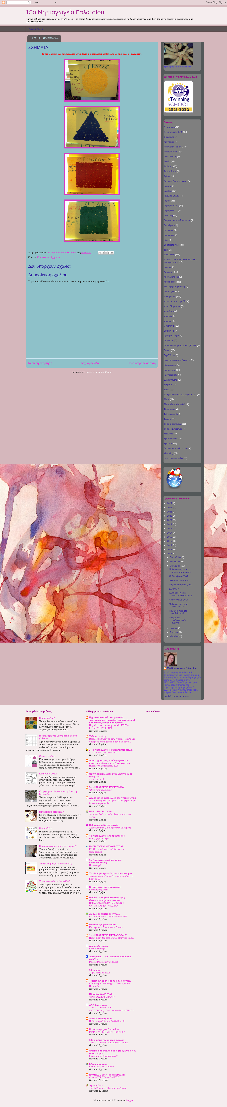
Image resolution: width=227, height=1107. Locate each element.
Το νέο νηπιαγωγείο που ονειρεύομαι (110, 873)
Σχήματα (55, 257)
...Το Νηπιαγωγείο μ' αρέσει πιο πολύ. (111, 749)
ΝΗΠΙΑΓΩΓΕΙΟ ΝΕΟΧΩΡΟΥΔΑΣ (106, 846)
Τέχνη (166, 399)
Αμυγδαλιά (169, 142)
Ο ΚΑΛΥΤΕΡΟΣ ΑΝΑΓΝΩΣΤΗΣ (104, 1077)
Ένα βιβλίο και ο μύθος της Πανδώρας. (108, 1088)
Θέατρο (167, 267)
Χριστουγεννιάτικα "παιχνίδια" (54, 881)
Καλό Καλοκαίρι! (97, 948)
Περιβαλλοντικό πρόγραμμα (177, 360)
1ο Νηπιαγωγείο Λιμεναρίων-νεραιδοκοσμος (105, 861)
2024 (169, 503)
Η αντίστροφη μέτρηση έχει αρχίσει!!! (58, 846)
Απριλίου (174, 632)
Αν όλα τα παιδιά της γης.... (104, 913)
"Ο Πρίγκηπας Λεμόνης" (100, 790)
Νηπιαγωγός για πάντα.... (103, 924)
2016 (169, 537)
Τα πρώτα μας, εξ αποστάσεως (55, 863)
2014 (169, 545)
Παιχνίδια (168, 340)
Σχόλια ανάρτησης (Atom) (98, 372)
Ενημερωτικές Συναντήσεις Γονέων (106, 927)
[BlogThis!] (103, 253)
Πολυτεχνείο (169, 370)
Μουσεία (168, 316)
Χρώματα (168, 443)
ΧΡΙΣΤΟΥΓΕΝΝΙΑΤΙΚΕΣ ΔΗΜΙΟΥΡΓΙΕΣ (108, 1042)
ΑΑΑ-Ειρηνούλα (98, 1005)
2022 (169, 512)
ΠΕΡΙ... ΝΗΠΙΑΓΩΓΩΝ (101, 811)
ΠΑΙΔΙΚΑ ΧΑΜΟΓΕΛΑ (101, 994)
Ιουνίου (173, 628)
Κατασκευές (43, 257)
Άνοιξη (167, 161)
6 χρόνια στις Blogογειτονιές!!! (103, 1056)
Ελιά (166, 240)
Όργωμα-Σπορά (171, 335)
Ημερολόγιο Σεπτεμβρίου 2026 (103, 766)
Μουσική (168, 321)
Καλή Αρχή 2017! (48, 773)
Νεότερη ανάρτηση (40, 363)
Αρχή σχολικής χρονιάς (175, 181)
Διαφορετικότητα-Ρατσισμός (177, 220)
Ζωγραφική (169, 254)
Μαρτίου (174, 636)
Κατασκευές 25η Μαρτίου (101, 1066)
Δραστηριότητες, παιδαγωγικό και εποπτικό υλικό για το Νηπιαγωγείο (109, 761)
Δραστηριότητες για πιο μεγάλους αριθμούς (110, 827)
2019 (169, 524)
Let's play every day (173, 458)
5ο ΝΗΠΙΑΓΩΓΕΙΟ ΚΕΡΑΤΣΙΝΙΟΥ (106, 787)
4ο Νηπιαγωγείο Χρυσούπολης (107, 835)
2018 (169, 528)
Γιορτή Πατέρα (170, 210)
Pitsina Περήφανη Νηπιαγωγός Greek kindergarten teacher (107, 899)
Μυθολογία (169, 326)
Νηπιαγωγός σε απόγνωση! (105, 887)
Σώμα (166, 389)
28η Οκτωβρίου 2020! (99, 972)
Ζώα (166, 250)
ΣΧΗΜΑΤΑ (174, 589)
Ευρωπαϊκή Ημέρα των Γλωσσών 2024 (108, 916)
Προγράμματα (170, 375)
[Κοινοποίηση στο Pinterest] (112, 253)
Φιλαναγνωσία (171, 414)
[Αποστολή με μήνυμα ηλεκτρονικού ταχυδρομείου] (99, 253)
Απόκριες (168, 166)
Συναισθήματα (170, 380)
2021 (169, 516)
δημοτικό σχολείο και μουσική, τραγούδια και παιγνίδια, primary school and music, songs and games (112, 720)
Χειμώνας (168, 433)
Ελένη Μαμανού (98, 1064)
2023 (169, 507)
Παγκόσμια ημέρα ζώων (180, 584)
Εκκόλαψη (169, 235)
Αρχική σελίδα (36, 29)
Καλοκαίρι (168, 272)
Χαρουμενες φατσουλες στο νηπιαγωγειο (112, 797)
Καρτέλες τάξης (171, 277)
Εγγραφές (168, 230)
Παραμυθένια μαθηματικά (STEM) (180, 345)
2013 (169, 549)
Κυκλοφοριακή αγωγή (174, 286)
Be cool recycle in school (176, 448)
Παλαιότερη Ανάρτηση (142, 363)
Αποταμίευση (170, 171)
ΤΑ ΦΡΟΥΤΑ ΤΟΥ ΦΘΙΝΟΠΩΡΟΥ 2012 (180, 594)
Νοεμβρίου (175, 561)
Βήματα (167, 186)
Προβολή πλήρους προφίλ (176, 696)
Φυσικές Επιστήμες (173, 429)
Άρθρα (167, 176)
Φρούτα (167, 419)
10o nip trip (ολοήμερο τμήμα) (106, 1040)
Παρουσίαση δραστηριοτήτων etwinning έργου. (111, 938)
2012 (169, 553)
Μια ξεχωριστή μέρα (99, 838)
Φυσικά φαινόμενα (173, 424)
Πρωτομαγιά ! (95, 865)
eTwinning (168, 453)
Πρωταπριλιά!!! (47, 718)
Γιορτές (167, 200)
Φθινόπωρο (169, 409)
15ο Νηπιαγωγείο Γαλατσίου (65, 12)
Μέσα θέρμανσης (172, 306)
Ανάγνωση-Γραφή (172, 146)
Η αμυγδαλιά (45, 828)
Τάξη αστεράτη (97, 736)
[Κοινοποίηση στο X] (106, 253)
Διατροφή (168, 215)
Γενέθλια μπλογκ (172, 196)
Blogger (129, 1100)
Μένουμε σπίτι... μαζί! (174, 301)
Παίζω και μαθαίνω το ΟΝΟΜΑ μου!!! (107, 1021)
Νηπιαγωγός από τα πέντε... (105, 1029)
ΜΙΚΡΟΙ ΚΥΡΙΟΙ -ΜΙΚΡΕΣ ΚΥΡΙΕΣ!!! (107, 1032)
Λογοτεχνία (169, 291)
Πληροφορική (170, 365)
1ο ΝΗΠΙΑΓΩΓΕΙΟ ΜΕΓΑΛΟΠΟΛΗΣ (108, 935)
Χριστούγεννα (170, 438)
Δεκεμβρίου (175, 557)
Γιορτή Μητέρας (171, 205)
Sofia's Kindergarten (100, 1018)
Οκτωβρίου (175, 566)
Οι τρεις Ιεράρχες (48, 756)
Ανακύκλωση (170, 156)
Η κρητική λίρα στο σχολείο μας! (178, 612)
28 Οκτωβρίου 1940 (173, 132)
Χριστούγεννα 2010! (178, 599)
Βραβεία (168, 191)
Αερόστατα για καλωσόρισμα (103, 752)
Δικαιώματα (169, 225)
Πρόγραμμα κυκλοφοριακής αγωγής (177, 620)
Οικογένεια (169, 331)
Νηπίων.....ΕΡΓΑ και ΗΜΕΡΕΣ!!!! (107, 1074)
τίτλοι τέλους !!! (96, 779)
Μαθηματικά (169, 296)
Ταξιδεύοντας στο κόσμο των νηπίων (110, 980)
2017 (169, 533)
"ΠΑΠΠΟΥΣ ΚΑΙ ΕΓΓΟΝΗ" (102, 997)
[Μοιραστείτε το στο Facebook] (109, 253)
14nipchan (95, 970)
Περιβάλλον (169, 355)
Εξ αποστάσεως (171, 245)
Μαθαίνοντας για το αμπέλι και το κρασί (180, 570)
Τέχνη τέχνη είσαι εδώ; (175, 404)
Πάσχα (167, 350)
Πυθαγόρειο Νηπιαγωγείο (103, 825)
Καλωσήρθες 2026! (98, 889)
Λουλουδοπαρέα (98, 946)
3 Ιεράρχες (169, 137)
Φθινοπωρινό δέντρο (179, 580)
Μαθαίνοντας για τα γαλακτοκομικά (178, 605)
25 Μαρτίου (169, 127)
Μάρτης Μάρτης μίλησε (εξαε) (103, 962)
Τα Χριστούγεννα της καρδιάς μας (180, 394)
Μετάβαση (169, 311)
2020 (169, 520)
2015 (169, 541)
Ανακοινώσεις (170, 151)
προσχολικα (96, 1085)
